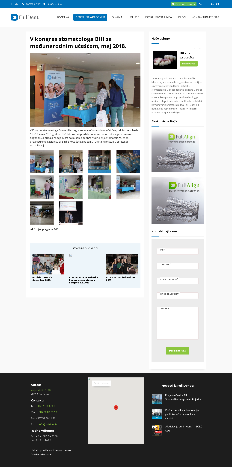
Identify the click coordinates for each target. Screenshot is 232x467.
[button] (116, 408)
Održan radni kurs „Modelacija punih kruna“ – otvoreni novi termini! (182, 414)
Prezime (165, 264)
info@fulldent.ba (54, 4)
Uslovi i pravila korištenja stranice (51, 450)
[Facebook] (11, 4)
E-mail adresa (169, 279)
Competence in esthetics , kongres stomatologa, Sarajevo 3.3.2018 (84, 280)
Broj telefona (170, 294)
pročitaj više (188, 64)
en (217, 3)
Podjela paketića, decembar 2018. (42, 278)
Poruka (164, 309)
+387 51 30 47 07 (33, 4)
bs (212, 3)
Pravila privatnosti (41, 454)
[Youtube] (16, 4)
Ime (162, 249)
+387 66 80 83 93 (47, 412)
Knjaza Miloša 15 (41, 390)
